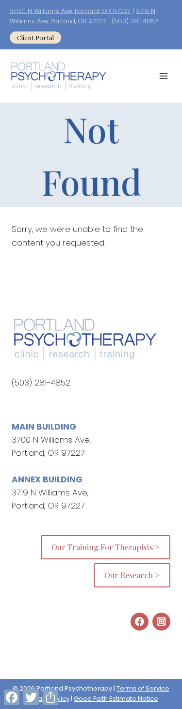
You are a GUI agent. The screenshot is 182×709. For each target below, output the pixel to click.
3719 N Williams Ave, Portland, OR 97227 (82, 16)
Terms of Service (142, 688)
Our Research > (132, 575)
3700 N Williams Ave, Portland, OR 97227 (70, 10)
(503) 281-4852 (136, 21)
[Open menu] (163, 76)
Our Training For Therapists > (105, 547)
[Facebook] (140, 622)
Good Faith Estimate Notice (116, 698)
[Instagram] (161, 622)
